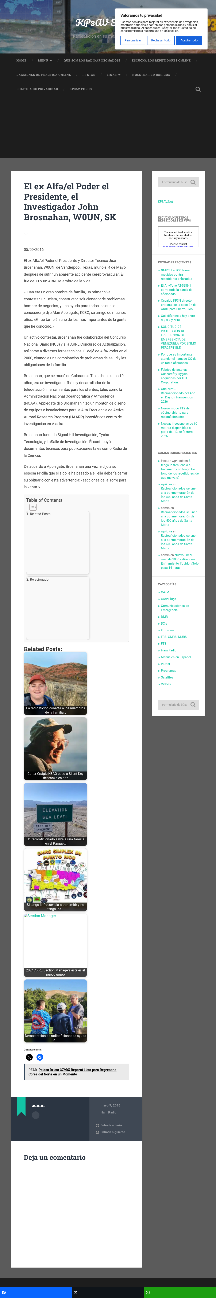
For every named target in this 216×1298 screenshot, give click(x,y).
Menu (43, 60)
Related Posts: (40, 514)
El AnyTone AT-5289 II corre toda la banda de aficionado (176, 290)
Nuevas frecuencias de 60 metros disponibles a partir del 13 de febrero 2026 (179, 430)
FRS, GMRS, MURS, (174, 637)
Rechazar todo (160, 40)
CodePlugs (168, 599)
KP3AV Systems (108, 22)
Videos (166, 684)
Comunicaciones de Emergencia (175, 608)
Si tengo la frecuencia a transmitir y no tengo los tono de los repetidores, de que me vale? (180, 469)
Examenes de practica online (43, 75)
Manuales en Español (176, 657)
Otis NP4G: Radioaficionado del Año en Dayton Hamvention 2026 (178, 395)
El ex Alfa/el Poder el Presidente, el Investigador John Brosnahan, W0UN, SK (70, 202)
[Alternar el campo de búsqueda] (198, 89)
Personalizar (133, 40)
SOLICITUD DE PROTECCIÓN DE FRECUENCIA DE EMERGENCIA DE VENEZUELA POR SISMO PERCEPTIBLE (178, 337)
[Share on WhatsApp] (180, 1292)
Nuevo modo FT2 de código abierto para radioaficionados (175, 412)
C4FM (165, 592)
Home (21, 60)
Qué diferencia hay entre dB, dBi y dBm (178, 318)
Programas (168, 671)
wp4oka (166, 484)
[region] (161, 28)
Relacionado (39, 579)
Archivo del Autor (35, 1115)
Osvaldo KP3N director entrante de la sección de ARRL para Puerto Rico (178, 305)
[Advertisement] (108, 128)
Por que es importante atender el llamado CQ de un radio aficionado (178, 359)
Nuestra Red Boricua (151, 75)
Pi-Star (88, 75)
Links (112, 75)
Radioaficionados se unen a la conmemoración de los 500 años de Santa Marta (179, 495)
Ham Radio (108, 1112)
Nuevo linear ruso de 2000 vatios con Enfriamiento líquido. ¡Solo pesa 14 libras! (180, 561)
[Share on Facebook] (36, 1292)
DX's (164, 623)
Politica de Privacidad (37, 89)
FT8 (163, 644)
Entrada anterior (112, 1125)
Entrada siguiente (113, 1132)
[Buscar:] (178, 182)
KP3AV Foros (81, 89)
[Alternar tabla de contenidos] (75, 507)
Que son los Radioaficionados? (92, 60)
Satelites (167, 677)
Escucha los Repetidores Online (161, 60)
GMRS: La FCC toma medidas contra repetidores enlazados (176, 274)
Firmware (167, 630)
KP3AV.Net (165, 202)
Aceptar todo (189, 40)
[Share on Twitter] (108, 1292)
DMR (164, 617)
